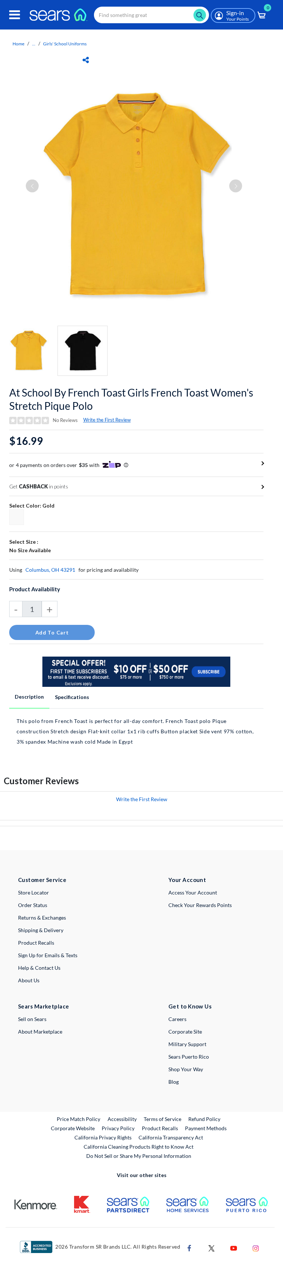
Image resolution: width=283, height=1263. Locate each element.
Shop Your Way (185, 1069)
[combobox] (151, 15)
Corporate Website (73, 1128)
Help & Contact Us (39, 968)
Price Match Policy (78, 1119)
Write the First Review (107, 420)
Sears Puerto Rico (188, 1056)
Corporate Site (185, 1031)
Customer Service (42, 879)
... (33, 43)
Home (18, 43)
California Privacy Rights (103, 1137)
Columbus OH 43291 (50, 570)
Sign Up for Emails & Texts (47, 955)
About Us (28, 980)
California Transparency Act (171, 1137)
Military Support (187, 1044)
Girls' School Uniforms (65, 43)
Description (29, 696)
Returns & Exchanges (42, 917)
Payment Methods (206, 1128)
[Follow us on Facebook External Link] (189, 1248)
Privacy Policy (118, 1128)
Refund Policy (204, 1119)
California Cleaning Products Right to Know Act (138, 1146)
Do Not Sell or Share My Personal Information (138, 1156)
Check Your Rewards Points (200, 905)
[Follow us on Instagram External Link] (255, 1248)
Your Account (187, 879)
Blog (173, 1082)
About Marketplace (40, 1031)
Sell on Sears (32, 1019)
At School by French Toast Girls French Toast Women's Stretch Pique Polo (131, 399)
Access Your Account (192, 892)
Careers (177, 1019)
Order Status (32, 905)
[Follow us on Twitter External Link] (211, 1248)
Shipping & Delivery (40, 930)
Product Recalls (36, 943)
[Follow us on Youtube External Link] (233, 1248)
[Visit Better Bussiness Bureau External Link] (36, 1246)
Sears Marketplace (43, 1006)
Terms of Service (162, 1119)
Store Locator (33, 892)
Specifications (72, 697)
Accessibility (122, 1119)
